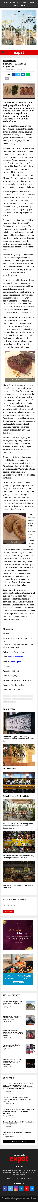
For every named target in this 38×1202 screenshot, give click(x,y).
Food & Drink (7, 60)
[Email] (32, 1188)
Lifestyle (13, 60)
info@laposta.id (16, 657)
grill (14, 699)
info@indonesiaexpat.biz (23, 1178)
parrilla (29, 699)
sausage (6, 702)
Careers (31, 2)
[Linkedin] (21, 1188)
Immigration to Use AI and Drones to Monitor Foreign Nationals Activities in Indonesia (12, 1062)
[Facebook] (5, 1188)
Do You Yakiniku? (10, 768)
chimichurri (28, 696)
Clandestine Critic (10, 69)
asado (14, 696)
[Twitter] (10, 1188)
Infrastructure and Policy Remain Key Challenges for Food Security (18, 857)
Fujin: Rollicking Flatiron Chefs (16, 796)
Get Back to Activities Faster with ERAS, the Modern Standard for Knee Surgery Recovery (18, 1111)
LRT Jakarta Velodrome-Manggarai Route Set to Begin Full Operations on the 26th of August (13, 1033)
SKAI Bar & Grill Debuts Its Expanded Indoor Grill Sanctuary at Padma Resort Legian (18, 826)
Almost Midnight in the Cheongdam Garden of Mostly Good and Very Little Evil (18, 739)
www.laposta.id (17, 661)
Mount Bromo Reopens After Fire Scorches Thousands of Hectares (12, 1003)
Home (6, 2)
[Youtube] (27, 1188)
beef (20, 696)
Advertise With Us (22, 2)
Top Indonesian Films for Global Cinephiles (11, 1046)
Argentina (7, 696)
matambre (21, 699)
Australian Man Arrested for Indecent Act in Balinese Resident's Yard (12, 1017)
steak (13, 702)
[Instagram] (16, 1188)
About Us (12, 2)
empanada (7, 699)
